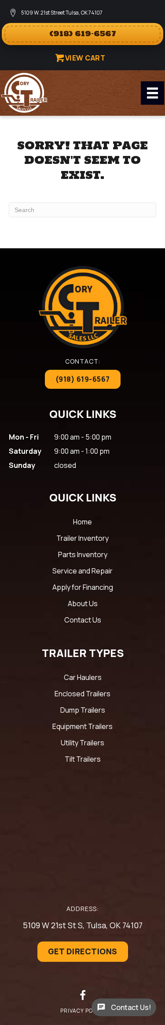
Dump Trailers (82, 710)
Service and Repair (82, 571)
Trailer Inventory (82, 538)
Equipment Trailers (82, 726)
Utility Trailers (82, 743)
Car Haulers (83, 677)
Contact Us (82, 620)
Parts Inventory (82, 554)
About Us (83, 603)
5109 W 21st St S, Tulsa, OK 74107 (83, 925)
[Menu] (152, 93)
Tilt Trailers (83, 759)
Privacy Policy (82, 1010)
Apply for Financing (82, 587)
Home (82, 522)
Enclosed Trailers (82, 694)
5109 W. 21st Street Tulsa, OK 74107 (62, 12)
